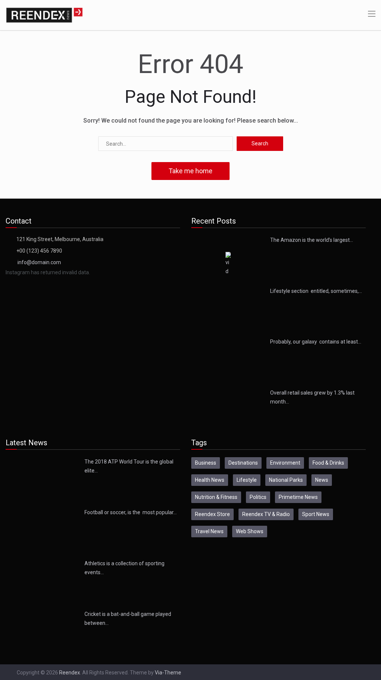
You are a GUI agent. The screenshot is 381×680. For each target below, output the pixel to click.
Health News (209, 480)
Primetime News (298, 497)
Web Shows (249, 531)
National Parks (286, 480)
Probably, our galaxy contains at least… (315, 342)
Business (205, 463)
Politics (258, 497)
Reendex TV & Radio (266, 514)
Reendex (69, 673)
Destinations (243, 463)
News (321, 480)
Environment (285, 463)
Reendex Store (212, 514)
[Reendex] (44, 15)
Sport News (315, 514)
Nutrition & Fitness (216, 497)
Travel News (209, 531)
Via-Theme (168, 673)
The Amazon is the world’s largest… (311, 240)
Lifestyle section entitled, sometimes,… (316, 291)
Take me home (190, 171)
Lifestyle (247, 480)
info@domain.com (39, 262)
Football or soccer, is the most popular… (130, 512)
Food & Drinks (328, 463)
